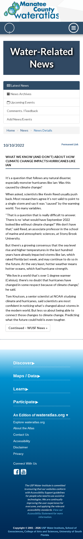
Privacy (18, 453)
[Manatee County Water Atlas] (31, 10)
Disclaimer (20, 447)
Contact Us (21, 434)
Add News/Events (19, 119)
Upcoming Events (22, 102)
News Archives (20, 94)
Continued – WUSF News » (27, 328)
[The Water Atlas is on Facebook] (16, 473)
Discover (22, 363)
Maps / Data (25, 375)
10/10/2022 (13, 145)
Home (11, 130)
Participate (24, 401)
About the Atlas (23, 428)
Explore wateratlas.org (29, 422)
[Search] (9, 28)
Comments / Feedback (22, 111)
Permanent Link (70, 144)
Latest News (19, 85)
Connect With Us (25, 463)
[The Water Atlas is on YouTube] (23, 473)
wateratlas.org (50, 415)
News (24, 130)
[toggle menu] (74, 28)
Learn (19, 389)
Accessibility (21, 441)
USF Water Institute (52, 528)
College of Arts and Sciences (41, 531)
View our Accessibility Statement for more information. (45, 513)
